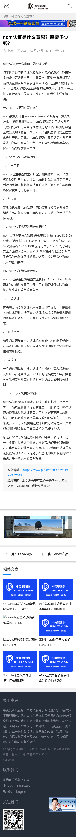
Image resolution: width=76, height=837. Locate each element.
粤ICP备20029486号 (35, 754)
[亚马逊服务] (38, 9)
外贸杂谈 (17, 17)
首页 (5, 17)
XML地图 (8, 760)
